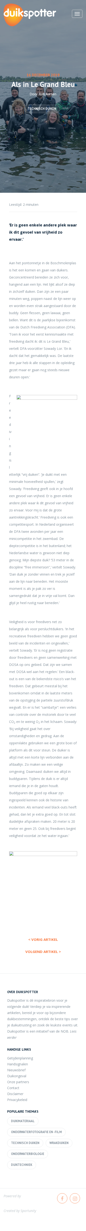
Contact (13, 1088)
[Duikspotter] (30, 15)
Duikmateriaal (23, 1121)
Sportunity (28, 1210)
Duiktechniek (21, 1165)
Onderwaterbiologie (27, 1154)
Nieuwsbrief (16, 1070)
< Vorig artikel (43, 939)
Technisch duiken (42, 109)
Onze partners (18, 1082)
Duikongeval (16, 1076)
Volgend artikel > (43, 951)
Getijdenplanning (20, 1058)
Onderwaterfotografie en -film (36, 1132)
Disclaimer (15, 1094)
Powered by (12, 1196)
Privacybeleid (17, 1099)
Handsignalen (17, 1064)
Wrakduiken (59, 1143)
